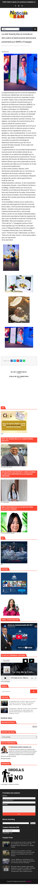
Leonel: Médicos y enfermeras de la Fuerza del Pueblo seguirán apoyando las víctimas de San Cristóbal (23, 861)
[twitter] (18, 6)
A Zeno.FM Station (5, 681)
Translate (15, 833)
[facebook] (15, 6)
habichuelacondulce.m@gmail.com (21, 747)
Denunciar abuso (6, 718)
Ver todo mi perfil (5, 758)
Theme (15, 881)
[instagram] (22, 6)
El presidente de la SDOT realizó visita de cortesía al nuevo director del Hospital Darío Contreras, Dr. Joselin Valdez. (22, 703)
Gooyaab (28, 881)
